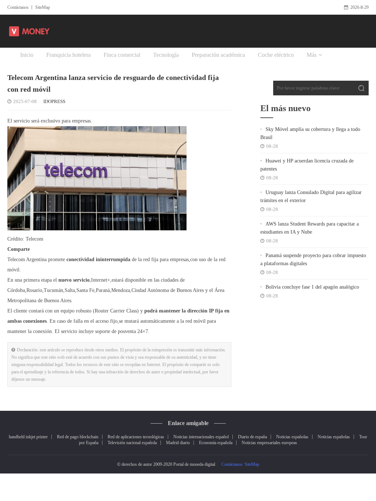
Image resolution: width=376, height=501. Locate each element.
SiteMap (42, 7)
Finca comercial (122, 55)
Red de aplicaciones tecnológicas (136, 436)
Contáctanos (18, 7)
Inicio (26, 55)
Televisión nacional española (132, 442)
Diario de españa (252, 436)
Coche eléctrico (276, 55)
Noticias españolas (292, 436)
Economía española (215, 442)
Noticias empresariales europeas (269, 442)
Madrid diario (178, 442)
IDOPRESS (54, 101)
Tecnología (166, 55)
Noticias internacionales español (201, 436)
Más (312, 55)
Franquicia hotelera (68, 55)
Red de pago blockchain (77, 436)
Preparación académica (218, 55)
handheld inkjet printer (28, 436)
